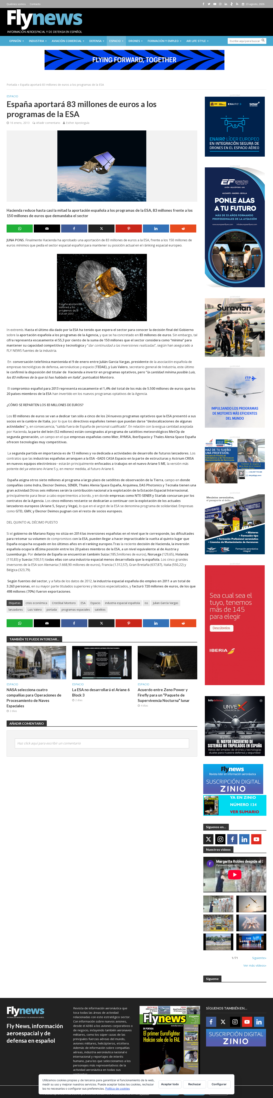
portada (52, 609)
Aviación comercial (67, 41)
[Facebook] (232, 839)
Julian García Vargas (165, 603)
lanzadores (16, 609)
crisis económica (36, 603)
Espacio (115, 41)
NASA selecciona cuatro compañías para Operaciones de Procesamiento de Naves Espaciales (34, 697)
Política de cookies (117, 1088)
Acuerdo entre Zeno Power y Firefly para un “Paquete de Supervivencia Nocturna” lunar (164, 695)
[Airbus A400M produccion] (218, 922)
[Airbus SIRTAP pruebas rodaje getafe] (218, 941)
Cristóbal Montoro (64, 603)
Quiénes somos (16, 4)
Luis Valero (35, 609)
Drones (134, 41)
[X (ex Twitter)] (208, 839)
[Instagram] (220, 839)
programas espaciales (76, 609)
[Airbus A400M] (251, 922)
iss (146, 603)
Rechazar (194, 1084)
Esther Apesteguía (77, 123)
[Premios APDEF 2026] (251, 941)
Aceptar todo (170, 1084)
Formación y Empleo (163, 41)
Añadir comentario (48, 123)
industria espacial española (122, 603)
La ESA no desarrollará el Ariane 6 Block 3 (101, 692)
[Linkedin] (244, 839)
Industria (36, 41)
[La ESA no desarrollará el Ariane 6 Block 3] (102, 662)
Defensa (95, 41)
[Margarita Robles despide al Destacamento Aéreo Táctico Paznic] (218, 903)
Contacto (35, 4)
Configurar (219, 1084)
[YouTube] (256, 839)
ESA (83, 603)
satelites (100, 609)
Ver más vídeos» (254, 965)
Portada (12, 84)
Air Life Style (196, 41)
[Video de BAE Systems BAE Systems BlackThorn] (251, 903)
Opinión (15, 41)
